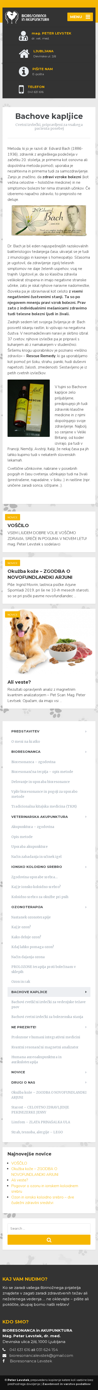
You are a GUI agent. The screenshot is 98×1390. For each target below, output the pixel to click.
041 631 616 (20, 1349)
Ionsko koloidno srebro (36, 867)
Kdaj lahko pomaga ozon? (32, 947)
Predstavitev (25, 731)
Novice (13, 517)
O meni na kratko (25, 741)
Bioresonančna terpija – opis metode (42, 772)
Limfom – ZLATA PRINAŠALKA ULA (40, 1122)
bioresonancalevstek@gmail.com (41, 1355)
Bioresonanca (25, 752)
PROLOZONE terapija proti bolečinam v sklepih (43, 969)
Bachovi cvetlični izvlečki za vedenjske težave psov (48, 1004)
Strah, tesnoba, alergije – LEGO (37, 1132)
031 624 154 (47, 1349)
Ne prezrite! (23, 1027)
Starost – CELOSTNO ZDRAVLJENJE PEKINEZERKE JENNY (40, 1110)
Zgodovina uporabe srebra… (34, 877)
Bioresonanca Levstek (31, 1361)
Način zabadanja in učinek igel (36, 857)
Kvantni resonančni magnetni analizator (45, 1047)
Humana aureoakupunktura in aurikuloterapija (36, 1059)
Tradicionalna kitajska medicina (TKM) (44, 806)
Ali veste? (19, 682)
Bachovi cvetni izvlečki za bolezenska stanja (47, 1017)
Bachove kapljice (29, 992)
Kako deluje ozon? (26, 937)
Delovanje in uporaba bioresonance (40, 782)
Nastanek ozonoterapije (31, 917)
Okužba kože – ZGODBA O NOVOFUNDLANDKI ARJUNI (40, 574)
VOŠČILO (18, 525)
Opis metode (22, 837)
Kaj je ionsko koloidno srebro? (36, 887)
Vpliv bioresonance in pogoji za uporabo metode (44, 794)
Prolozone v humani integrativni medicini (45, 1037)
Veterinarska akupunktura (39, 817)
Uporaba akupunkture (29, 847)
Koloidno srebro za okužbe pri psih (39, 897)
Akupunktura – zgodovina (32, 827)
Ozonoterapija (27, 907)
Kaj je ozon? (21, 927)
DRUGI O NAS (23, 1082)
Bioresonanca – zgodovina (33, 762)
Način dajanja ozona (28, 957)
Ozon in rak (20, 982)
